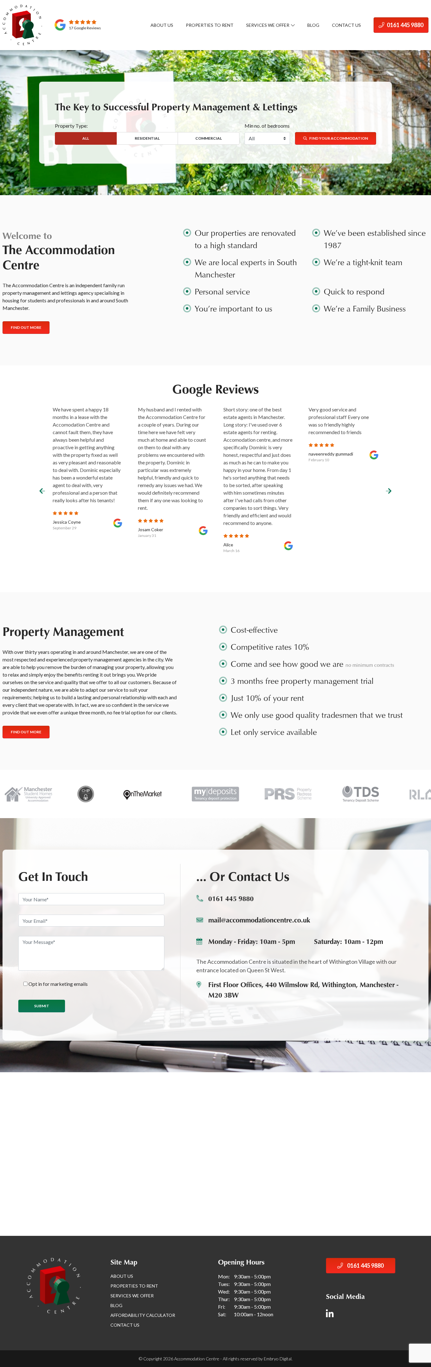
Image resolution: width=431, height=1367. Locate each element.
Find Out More (26, 327)
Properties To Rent (209, 25)
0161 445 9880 (404, 24)
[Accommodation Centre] (22, 25)
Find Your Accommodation (338, 138)
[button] (42, 491)
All (85, 138)
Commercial (208, 138)
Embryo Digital (278, 1358)
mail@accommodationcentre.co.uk (259, 920)
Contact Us (346, 25)
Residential (147, 138)
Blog (313, 25)
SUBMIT (41, 1005)
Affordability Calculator (142, 1315)
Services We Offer (267, 25)
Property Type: (71, 126)
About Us (162, 25)
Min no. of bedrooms (267, 126)
